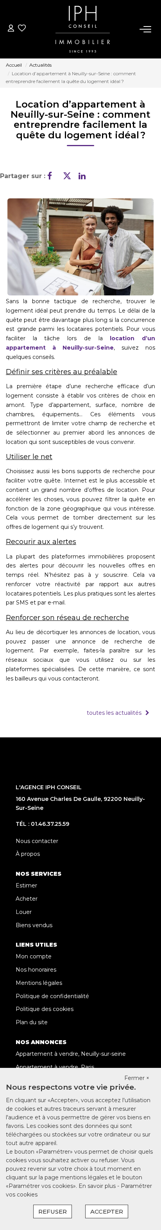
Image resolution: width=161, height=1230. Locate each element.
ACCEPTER (106, 1211)
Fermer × (136, 1078)
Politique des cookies (44, 1009)
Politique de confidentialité (52, 996)
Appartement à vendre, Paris (55, 1067)
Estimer (26, 885)
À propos (28, 853)
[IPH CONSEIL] (82, 29)
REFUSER (52, 1211)
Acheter (27, 898)
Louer (24, 911)
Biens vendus (34, 925)
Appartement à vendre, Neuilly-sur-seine (71, 1053)
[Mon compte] (11, 29)
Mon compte (34, 956)
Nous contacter (37, 841)
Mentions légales (39, 982)
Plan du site (32, 1022)
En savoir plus (98, 1185)
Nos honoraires (36, 969)
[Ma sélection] (22, 29)
